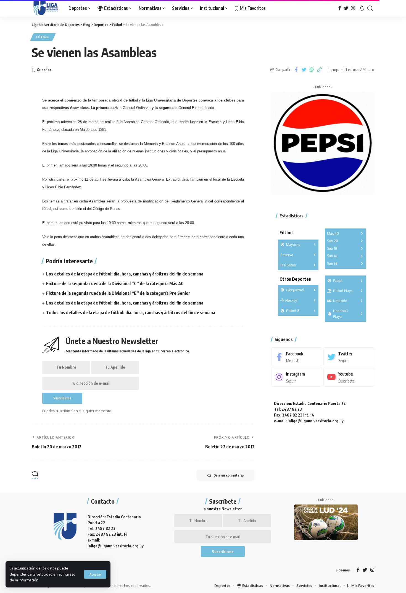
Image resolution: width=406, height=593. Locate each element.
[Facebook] (339, 8)
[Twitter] (346, 8)
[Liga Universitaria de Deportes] (46, 8)
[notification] (362, 8)
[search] (370, 8)
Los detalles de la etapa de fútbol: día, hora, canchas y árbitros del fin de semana (124, 274)
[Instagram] (353, 8)
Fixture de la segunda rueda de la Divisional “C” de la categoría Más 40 (115, 283)
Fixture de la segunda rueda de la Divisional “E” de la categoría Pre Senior (118, 293)
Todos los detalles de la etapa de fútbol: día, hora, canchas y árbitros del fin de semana (130, 312)
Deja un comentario (228, 475)
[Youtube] (348, 377)
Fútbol (43, 37)
